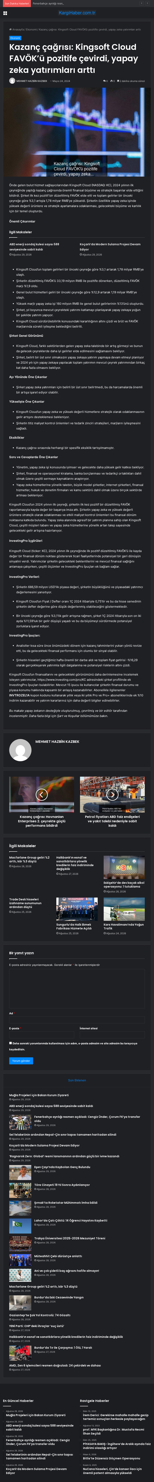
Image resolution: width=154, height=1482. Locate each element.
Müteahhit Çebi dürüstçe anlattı (58, 1256)
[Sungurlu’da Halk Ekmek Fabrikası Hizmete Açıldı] (76, 909)
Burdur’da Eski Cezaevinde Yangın (59, 1297)
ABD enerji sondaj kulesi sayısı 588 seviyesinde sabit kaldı (51, 1106)
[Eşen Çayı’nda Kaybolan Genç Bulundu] (20, 1172)
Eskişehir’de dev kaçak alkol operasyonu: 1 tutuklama (124, 885)
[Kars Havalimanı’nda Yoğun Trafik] (124, 909)
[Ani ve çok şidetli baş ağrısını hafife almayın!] (20, 1275)
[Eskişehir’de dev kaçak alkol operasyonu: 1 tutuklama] (124, 867)
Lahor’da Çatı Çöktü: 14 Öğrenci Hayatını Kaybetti (70, 1221)
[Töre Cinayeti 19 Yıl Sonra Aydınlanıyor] (20, 1190)
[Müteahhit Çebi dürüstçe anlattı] (20, 1260)
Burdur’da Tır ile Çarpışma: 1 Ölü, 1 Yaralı (63, 1348)
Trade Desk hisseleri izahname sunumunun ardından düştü (25, 903)
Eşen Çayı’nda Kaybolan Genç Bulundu (62, 1167)
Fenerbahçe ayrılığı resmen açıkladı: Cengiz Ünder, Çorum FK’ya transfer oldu (81, 3)
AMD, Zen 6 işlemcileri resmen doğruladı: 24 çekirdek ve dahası (55, 1365)
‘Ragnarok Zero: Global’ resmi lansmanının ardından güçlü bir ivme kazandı (64, 1156)
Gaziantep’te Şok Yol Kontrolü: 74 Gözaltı (39, 1315)
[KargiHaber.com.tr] (77, 12)
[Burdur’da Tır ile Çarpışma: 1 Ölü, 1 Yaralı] (20, 1353)
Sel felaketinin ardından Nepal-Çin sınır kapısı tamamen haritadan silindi (62, 1135)
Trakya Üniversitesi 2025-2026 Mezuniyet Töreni (69, 1238)
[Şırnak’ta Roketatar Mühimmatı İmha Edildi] (20, 1208)
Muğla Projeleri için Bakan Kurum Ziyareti (39, 1095)
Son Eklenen (77, 1080)
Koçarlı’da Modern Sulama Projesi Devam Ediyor (44, 1145)
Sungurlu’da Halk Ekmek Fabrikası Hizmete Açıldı (74, 926)
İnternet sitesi (89, 1028)
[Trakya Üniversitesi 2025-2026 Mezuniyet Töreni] (20, 1243)
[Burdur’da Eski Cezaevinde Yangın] (20, 1302)
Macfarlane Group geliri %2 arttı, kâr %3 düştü (29, 859)
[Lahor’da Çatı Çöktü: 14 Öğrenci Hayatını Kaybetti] (20, 1226)
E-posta (15, 1028)
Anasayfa (18, 29)
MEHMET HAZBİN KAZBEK (31, 80)
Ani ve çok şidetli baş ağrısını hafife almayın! (66, 1271)
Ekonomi (31, 29)
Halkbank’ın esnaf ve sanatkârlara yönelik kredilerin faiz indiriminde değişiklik (75, 863)
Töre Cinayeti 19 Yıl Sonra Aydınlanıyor (62, 1185)
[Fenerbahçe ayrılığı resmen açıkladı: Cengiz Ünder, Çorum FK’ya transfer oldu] (20, 1122)
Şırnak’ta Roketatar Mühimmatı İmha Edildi (65, 1203)
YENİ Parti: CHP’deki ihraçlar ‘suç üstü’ (36, 1326)
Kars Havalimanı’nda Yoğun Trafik (124, 926)
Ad (12, 1013)
